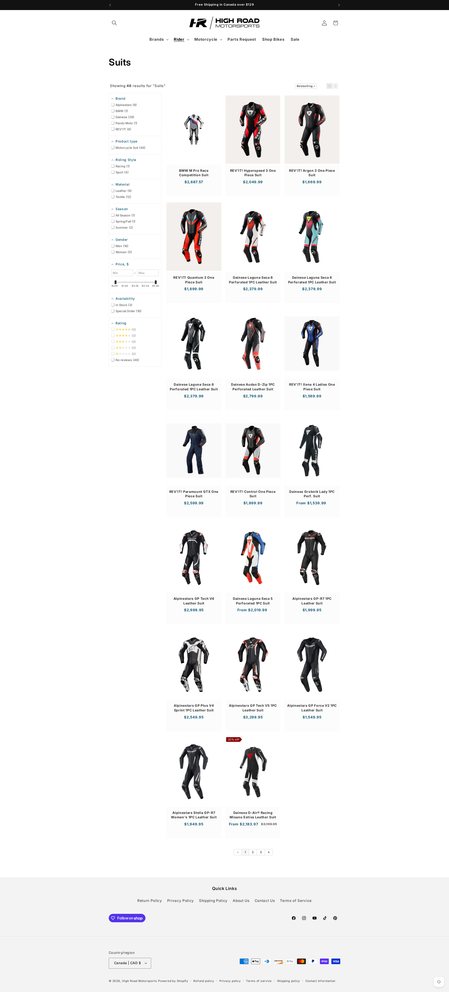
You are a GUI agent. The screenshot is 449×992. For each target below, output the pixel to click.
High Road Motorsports (139, 981)
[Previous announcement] (110, 5)
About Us (241, 900)
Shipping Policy (213, 900)
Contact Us (265, 900)
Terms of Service (296, 900)
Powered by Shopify (173, 981)
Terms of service (259, 981)
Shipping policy (288, 981)
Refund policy (203, 981)
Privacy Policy (180, 900)
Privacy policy (230, 981)
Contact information (320, 981)
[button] (114, 23)
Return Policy (149, 900)
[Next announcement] (339, 5)
